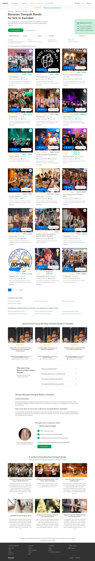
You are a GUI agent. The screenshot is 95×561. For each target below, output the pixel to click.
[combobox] (15, 36)
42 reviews (44, 152)
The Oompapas (20, 356)
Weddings (24, 3)
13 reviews (17, 74)
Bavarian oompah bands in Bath (43, 314)
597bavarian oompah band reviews (52, 8)
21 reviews (17, 194)
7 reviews (17, 274)
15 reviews (71, 114)
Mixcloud (77, 558)
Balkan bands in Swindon (68, 301)
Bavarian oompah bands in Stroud (16, 311)
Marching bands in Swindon (15, 303)
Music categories (32, 550)
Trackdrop (71, 558)
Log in (88, 3)
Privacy (10, 552)
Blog (29, 554)
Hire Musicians (14, 3)
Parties (31, 3)
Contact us (11, 554)
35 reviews (65, 154)
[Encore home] (5, 3)
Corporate (39, 3)
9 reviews (17, 154)
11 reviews (71, 72)
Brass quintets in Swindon (41, 301)
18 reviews (71, 234)
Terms (9, 550)
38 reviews (17, 114)
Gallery (30, 552)
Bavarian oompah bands (21, 11)
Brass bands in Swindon (14, 301)
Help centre (11, 548)
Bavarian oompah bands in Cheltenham (17, 314)
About (50, 548)
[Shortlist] (83, 3)
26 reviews (44, 114)
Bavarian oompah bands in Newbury (44, 311)
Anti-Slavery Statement (54, 552)
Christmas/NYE (49, 3)
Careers (50, 550)
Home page (10, 11)
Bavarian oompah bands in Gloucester (71, 314)
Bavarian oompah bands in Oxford (70, 311)
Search (78, 3)
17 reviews (44, 194)
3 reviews (38, 74)
